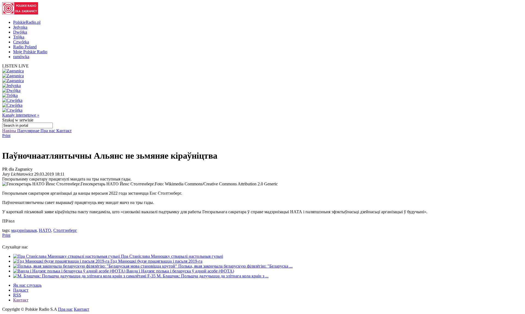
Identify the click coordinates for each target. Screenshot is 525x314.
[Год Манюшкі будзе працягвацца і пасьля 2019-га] (61, 261)
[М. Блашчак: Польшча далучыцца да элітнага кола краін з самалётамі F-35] (85, 276)
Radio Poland (25, 47)
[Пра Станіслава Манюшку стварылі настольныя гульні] (67, 256)
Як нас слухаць (27, 285)
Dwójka (20, 32)
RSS (17, 295)
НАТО (45, 230)
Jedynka (20, 27)
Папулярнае (28, 130)
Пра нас (48, 130)
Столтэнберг (65, 230)
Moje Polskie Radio (30, 51)
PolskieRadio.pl (26, 22)
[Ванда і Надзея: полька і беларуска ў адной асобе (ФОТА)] (69, 271)
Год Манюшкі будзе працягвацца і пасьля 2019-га (156, 261)
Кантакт (64, 130)
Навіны (9, 130)
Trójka (18, 37)
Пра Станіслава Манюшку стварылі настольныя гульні (172, 256)
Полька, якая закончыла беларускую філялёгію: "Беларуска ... (235, 266)
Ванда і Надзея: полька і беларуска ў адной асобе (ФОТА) (180, 271)
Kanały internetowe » (20, 115)
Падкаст (20, 290)
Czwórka (21, 42)
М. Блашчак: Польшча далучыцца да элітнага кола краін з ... (213, 276)
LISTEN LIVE (15, 66)
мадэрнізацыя (24, 230)
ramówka (21, 56)
